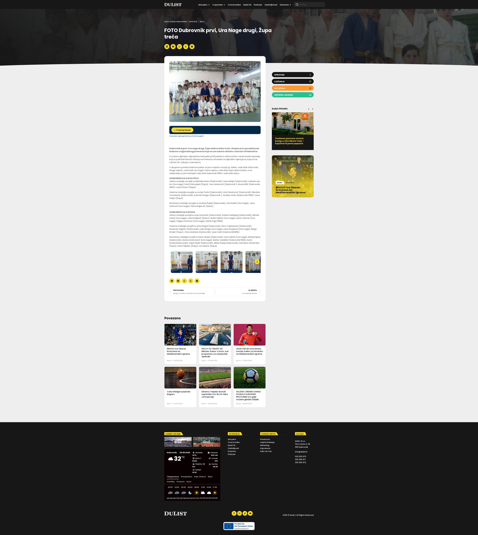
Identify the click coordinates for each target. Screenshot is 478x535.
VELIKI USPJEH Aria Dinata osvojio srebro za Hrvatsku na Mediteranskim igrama (249, 351)
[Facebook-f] (234, 513)
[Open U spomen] (224, 4)
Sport (202, 21)
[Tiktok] (244, 513)
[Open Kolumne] (290, 4)
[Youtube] (250, 513)
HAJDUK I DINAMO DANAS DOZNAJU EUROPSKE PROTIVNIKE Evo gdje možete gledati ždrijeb (248, 395)
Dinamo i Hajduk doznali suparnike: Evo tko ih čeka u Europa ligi (215, 394)
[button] (166, 46)
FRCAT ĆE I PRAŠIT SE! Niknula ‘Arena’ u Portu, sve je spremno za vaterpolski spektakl (215, 352)
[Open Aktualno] (209, 4)
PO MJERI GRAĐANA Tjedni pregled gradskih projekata (290, 139)
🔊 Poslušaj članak (182, 130)
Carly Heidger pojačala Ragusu (178, 393)
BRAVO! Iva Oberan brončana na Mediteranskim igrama (178, 351)
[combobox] (309, 4)
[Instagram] (239, 513)
